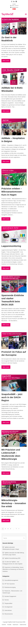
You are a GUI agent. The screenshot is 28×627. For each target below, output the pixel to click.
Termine (6, 600)
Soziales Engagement (10, 596)
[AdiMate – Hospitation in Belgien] (14, 126)
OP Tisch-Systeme (9, 584)
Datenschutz (23, 624)
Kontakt (14, 4)
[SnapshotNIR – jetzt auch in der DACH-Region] (14, 383)
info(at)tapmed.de (14, 7)
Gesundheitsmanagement (11, 580)
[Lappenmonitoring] (14, 234)
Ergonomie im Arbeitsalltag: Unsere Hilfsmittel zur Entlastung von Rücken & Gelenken (13, 569)
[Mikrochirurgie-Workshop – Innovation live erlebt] (14, 489)
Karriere (4, 624)
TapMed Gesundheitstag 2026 (12, 558)
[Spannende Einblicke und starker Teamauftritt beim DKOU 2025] (14, 284)
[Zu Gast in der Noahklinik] (14, 26)
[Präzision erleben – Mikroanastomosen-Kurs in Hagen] (14, 177)
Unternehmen (8, 610)
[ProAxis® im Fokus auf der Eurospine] (14, 340)
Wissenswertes (8, 614)
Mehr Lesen (6, 60)
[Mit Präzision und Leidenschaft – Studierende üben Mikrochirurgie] (14, 438)
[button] (26, 14)
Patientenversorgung (10, 587)
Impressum (15, 624)
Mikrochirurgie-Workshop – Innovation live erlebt (13, 503)
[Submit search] (23, 538)
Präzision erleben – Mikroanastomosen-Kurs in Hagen (11, 191)
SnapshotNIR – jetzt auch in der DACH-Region (11, 397)
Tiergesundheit (8, 603)
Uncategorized (8, 607)
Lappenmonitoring (11, 246)
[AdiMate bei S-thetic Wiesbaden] (14, 76)
